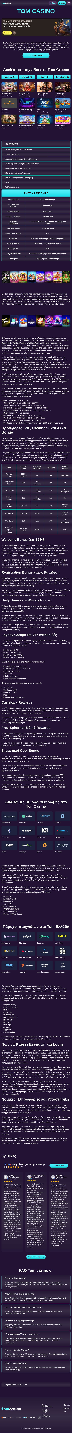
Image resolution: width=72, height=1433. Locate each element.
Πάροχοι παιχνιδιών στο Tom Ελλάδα (18, 168)
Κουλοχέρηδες (61, 77)
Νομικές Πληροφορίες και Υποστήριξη (19, 178)
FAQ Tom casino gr (12, 187)
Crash (43, 77)
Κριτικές (7, 182)
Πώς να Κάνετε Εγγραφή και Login (17, 173)
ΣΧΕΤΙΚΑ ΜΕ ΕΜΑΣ (12, 154)
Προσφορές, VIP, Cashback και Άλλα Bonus (21, 159)
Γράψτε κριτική (59, 1165)
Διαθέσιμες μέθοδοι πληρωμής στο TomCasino (22, 164)
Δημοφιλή (8, 77)
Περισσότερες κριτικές (36, 1257)
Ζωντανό (25, 77)
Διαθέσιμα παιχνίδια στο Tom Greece (18, 150)
